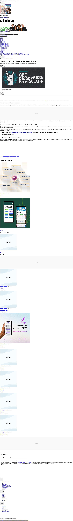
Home (1, 58)
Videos (19, 53)
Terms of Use (7, 520)
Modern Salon (9, 157)
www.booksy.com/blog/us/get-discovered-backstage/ (21, 132)
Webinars (11, 53)
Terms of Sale (11, 520)
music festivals (5, 156)
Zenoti (1, 194)
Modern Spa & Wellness (15, 0)
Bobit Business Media (25, 54)
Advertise (8, 54)
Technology (2, 49)
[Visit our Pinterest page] (2, 455)
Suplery (2, 367)
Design (1, 37)
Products (5, 228)
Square (1, 412)
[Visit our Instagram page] (4, 1)
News (4, 53)
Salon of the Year (9, 0)
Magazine (6, 53)
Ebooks (9, 53)
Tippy (1, 288)
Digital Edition (6, 17)
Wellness (1, 51)
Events (1, 39)
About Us (1, 54)
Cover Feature (4, 0)
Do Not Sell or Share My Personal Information (21, 520)
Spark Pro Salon (3, 434)
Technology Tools (10, 58)
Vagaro (1, 252)
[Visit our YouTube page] (6, 455)
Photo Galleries (15, 53)
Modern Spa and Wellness (4, 45)
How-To (21, 53)
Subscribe (1, 17)
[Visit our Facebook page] (0, 1)
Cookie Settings (16, 54)
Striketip (2, 389)
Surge (1, 345)
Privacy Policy (2, 520)
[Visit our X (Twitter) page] (1, 1)
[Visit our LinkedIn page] (2, 1)
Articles (1, 53)
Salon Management (3, 47)
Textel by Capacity (4, 310)
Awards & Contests (3, 35)
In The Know (2, 41)
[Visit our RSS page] (3, 1)
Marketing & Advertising (4, 43)
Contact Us (5, 54)
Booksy (46, 100)
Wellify (1, 230)
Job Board (20, 54)
